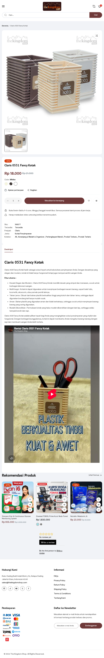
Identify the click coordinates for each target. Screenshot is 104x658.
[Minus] (8, 201)
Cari (96, 15)
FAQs (56, 576)
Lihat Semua (94, 475)
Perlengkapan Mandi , (55, 237)
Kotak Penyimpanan (23, 234)
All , (16, 237)
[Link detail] (4, 588)
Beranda (5, 26)
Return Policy (59, 585)
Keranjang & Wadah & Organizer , (31, 237)
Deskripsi (8, 249)
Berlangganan (91, 625)
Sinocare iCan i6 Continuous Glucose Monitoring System (16, 517)
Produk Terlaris (84, 237)
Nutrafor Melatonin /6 (78, 516)
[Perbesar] (97, 35)
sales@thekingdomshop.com (14, 582)
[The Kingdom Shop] (52, 6)
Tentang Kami (60, 598)
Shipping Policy (60, 589)
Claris (17, 231)
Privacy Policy (59, 580)
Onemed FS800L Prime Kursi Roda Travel (52, 516)
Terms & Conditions (62, 593)
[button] (89, 201)
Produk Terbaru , (71, 237)
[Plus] (18, 201)
